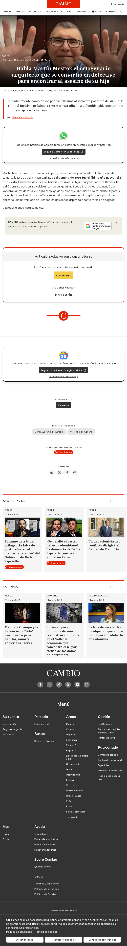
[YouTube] (77, 685)
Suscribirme (63, 275)
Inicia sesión (63, 294)
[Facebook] (40, 685)
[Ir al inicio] (63, 4)
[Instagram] (50, 685)
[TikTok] (59, 685)
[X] (68, 685)
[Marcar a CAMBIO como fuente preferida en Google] (98, 226)
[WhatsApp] (87, 685)
